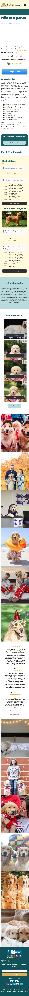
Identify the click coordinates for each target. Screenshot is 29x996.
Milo (17, 10)
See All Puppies (14, 405)
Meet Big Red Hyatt (14, 203)
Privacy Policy (21, 991)
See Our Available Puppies (14, 143)
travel (7, 124)
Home (2, 10)
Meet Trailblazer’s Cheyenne (14, 271)
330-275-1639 (3, 963)
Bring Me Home (14, 72)
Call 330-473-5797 (16, 63)
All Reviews (14, 714)
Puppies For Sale (10, 10)
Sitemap (15, 991)
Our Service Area (8, 991)
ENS (20, 97)
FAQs (2, 991)
